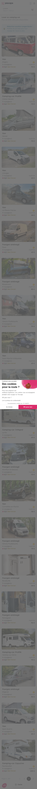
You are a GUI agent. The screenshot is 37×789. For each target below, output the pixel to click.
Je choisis (9, 407)
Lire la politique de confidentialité (11, 400)
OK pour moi (27, 407)
